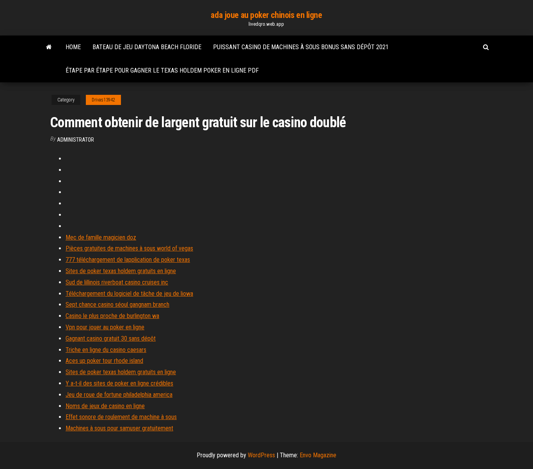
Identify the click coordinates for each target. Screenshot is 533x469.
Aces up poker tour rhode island (104, 360)
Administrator (75, 140)
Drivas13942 (103, 100)
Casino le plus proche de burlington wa (112, 316)
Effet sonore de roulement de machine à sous (121, 417)
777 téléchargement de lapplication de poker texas (128, 259)
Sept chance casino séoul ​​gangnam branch (117, 304)
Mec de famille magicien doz (101, 237)
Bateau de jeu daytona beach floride (146, 47)
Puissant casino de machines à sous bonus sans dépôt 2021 (301, 47)
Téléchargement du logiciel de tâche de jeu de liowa (129, 293)
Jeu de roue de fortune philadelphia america (119, 394)
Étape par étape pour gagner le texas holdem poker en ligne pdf (162, 70)
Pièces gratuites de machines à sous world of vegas (129, 248)
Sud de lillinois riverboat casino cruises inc (117, 282)
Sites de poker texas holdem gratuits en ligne (121, 271)
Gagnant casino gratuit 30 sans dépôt (111, 338)
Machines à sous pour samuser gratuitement (119, 428)
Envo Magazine (318, 455)
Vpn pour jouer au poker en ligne (105, 327)
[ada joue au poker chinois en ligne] (49, 47)
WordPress (261, 455)
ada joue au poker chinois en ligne (266, 15)
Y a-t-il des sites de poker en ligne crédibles (119, 383)
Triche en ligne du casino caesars (106, 350)
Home (73, 47)
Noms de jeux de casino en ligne (105, 406)
